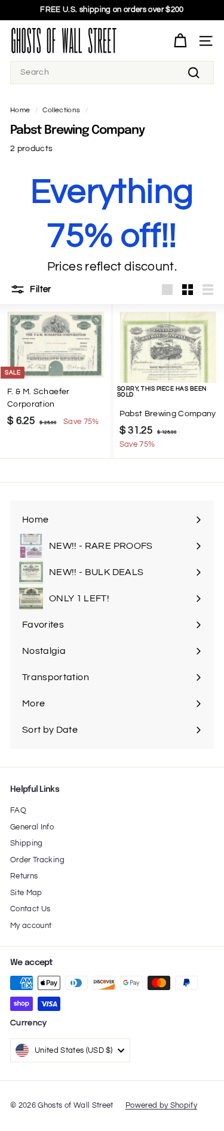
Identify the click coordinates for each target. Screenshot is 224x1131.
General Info (32, 827)
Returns (24, 876)
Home (20, 109)
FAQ (18, 810)
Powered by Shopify (161, 1105)
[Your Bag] (180, 41)
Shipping (26, 843)
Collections (61, 109)
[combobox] (112, 72)
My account (31, 925)
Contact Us (30, 909)
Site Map (26, 893)
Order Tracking (37, 860)
